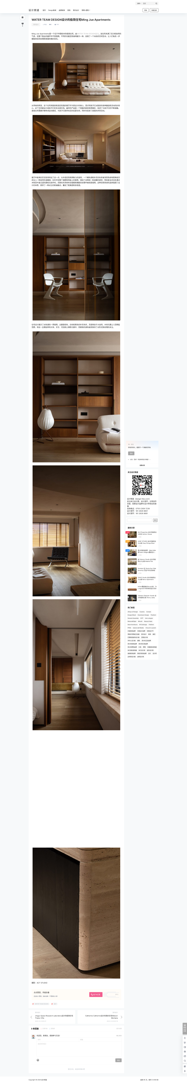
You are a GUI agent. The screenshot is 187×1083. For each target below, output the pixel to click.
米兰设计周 (142, 650)
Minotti (140, 621)
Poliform (151, 624)
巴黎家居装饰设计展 (133, 637)
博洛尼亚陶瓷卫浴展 (133, 634)
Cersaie (148, 612)
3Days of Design (133, 612)
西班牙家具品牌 (141, 653)
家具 (149, 634)
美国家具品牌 (131, 653)
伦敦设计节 (150, 631)
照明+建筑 (85, 10)
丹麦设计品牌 (141, 631)
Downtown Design (143, 615)
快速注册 (154, 10)
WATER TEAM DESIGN (86, 34)
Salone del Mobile (138, 628)
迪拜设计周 (140, 657)
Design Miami (132, 615)
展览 (154, 634)
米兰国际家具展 (132, 650)
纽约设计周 (150, 650)
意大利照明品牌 (132, 647)
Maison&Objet (132, 621)
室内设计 (36, 24)
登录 (145, 10)
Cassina (142, 612)
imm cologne (149, 618)
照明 (144, 647)
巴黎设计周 (144, 637)
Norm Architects (132, 624)
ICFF (141, 618)
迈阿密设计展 (131, 657)
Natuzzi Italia (148, 621)
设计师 (155, 653)
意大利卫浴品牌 (146, 640)
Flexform (153, 615)
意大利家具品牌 (132, 644)
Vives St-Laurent (151, 628)
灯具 (140, 647)
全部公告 (142, 465)
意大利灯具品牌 (143, 644)
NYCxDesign (143, 624)
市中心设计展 (131, 640)
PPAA (129, 628)
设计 (97, 34)
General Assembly (133, 618)
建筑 (138, 640)
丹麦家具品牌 (131, 631)
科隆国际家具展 (152, 647)
